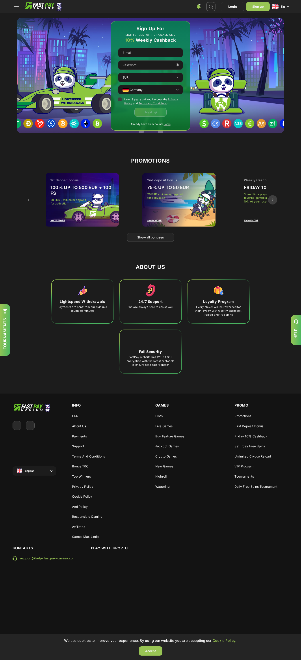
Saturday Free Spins (249, 446)
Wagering (162, 486)
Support (78, 446)
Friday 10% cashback (250, 436)
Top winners (81, 476)
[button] (177, 77)
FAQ (75, 416)
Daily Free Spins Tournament (255, 486)
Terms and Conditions (153, 103)
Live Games (164, 426)
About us (79, 426)
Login (232, 6)
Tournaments (244, 476)
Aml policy (80, 506)
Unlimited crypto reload (252, 456)
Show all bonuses (150, 237)
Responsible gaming (87, 516)
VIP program (243, 466)
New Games (164, 466)
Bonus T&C (80, 466)
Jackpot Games (167, 446)
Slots (159, 416)
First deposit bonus (248, 426)
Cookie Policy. (224, 640)
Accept (150, 651)
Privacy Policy (82, 486)
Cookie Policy (82, 496)
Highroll (161, 476)
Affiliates (78, 527)
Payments (79, 436)
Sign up (258, 6)
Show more (57, 220)
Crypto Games (166, 456)
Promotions (242, 416)
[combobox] (198, 6)
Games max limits (85, 536)
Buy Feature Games (169, 436)
